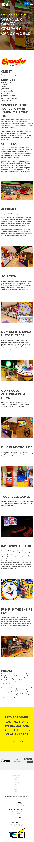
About (16, 780)
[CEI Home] (5, 3)
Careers (16, 789)
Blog (16, 785)
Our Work (16, 777)
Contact (16, 787)
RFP (25, 3)
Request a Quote (17, 741)
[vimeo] (19, 825)
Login (16, 792)
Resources (16, 782)
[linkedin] (14, 825)
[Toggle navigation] (31, 2)
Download (17, 819)
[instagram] (16, 825)
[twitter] (22, 825)
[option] (5, 760)
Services (16, 775)
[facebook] (11, 825)
